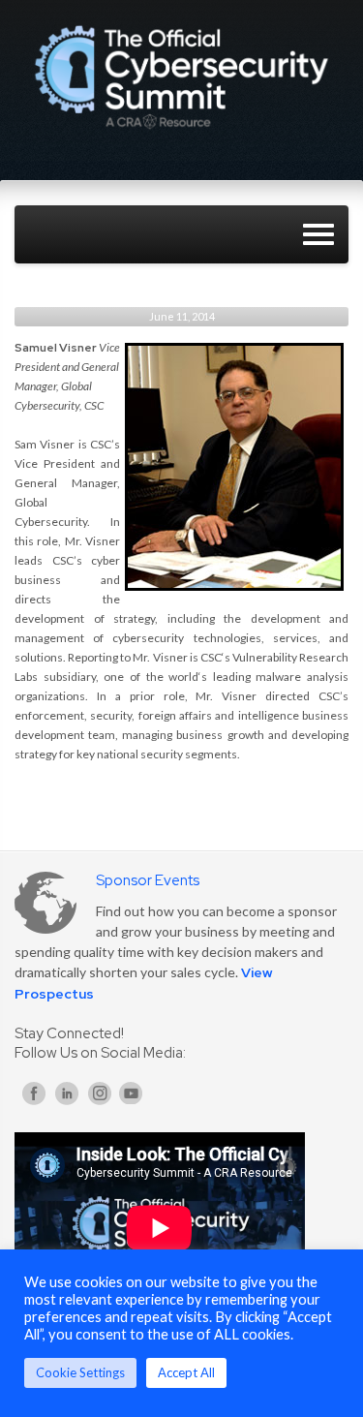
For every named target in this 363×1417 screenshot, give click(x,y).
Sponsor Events (147, 880)
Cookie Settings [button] (80, 1372)
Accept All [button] (186, 1372)
